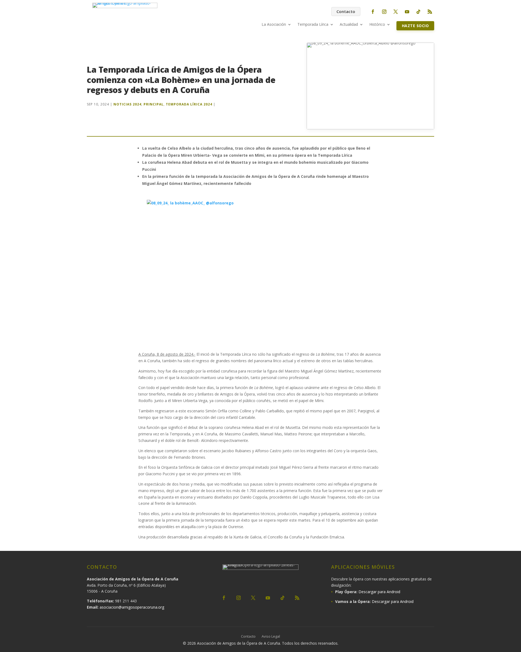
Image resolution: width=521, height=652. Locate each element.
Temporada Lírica (312, 25)
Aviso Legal (271, 636)
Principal (154, 104)
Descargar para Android (379, 591)
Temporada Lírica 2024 (189, 104)
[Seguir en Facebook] (372, 11)
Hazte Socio (415, 25)
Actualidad (349, 25)
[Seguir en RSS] (429, 11)
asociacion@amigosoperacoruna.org (132, 607)
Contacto (345, 11)
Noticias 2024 (127, 104)
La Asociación (274, 25)
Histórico (377, 25)
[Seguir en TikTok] (418, 11)
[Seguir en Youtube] (407, 11)
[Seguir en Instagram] (384, 11)
